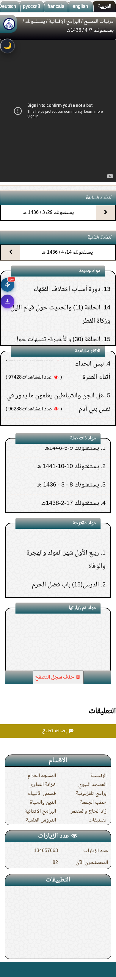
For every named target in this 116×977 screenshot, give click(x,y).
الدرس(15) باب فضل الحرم (65, 567)
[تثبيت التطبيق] (7, 301)
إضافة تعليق (55, 731)
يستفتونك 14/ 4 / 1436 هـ (67, 252)
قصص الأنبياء (42, 793)
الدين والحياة (43, 802)
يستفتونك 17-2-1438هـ (70, 485)
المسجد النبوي (92, 784)
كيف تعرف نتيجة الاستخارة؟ (68, 406)
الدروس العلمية (41, 820)
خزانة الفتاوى (42, 784)
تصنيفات (97, 820)
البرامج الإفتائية (64, 21)
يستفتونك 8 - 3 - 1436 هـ (68, 467)
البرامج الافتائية (40, 811)
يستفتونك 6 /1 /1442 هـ (70, 504)
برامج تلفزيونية (91, 793)
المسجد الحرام (42, 775)
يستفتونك (35, 21)
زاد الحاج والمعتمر (88, 811)
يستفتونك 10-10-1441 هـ (68, 449)
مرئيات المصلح (99, 21)
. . (7, 969)
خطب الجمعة (93, 802)
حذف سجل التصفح (55, 677)
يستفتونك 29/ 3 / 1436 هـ (48, 212)
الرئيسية (98, 775)
